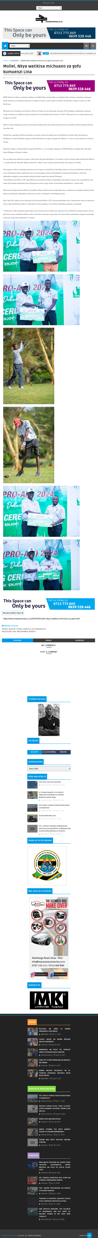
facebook (79, 640)
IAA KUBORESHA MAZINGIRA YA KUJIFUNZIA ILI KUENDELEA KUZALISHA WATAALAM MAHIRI (60, 53)
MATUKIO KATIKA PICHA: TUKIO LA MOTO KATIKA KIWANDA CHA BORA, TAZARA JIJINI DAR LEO (54, 1108)
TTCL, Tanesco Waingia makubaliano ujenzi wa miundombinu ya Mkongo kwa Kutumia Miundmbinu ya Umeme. (55, 828)
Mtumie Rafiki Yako (12, 613)
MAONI (63, 752)
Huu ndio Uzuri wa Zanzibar (50, 782)
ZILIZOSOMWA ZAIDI (49, 752)
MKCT (93, 1236)
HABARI (21, 53)
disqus (48, 640)
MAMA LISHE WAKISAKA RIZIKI (50, 1119)
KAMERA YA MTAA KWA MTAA (42, 1089)
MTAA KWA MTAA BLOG (10, 1236)
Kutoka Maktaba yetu (47, 816)
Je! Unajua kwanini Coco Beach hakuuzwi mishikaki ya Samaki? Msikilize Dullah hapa (51, 794)
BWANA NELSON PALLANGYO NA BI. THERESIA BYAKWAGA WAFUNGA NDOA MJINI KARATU (54, 1072)
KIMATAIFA (33, 1155)
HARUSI (32, 1022)
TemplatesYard (50, 1232)
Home (5, 60)
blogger (17, 640)
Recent (34, 752)
